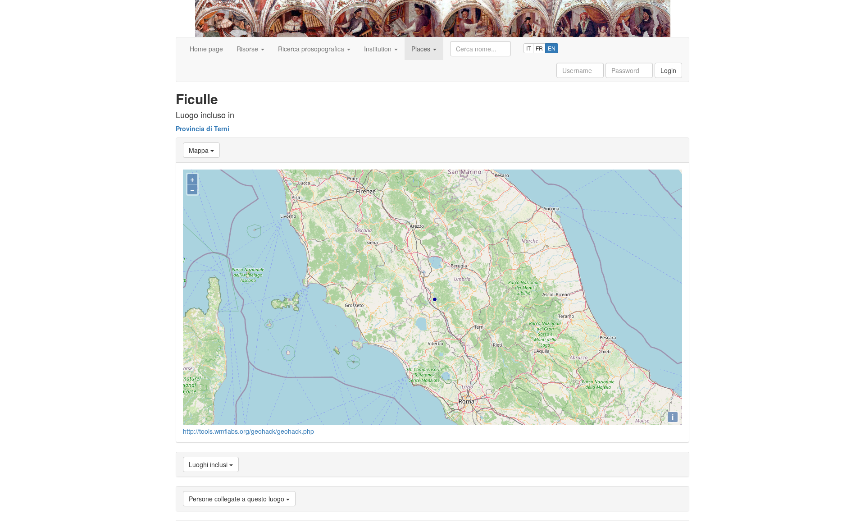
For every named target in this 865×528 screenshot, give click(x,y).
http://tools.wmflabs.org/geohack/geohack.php (248, 431)
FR (539, 48)
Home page (206, 48)
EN (551, 48)
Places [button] (421, 48)
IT (528, 48)
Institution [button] (378, 48)
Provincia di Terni (202, 128)
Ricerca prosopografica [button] (312, 48)
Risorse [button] (248, 48)
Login (668, 70)
